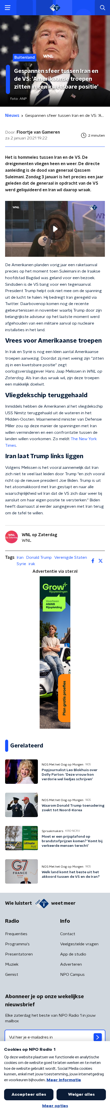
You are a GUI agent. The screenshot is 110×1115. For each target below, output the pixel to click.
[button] (8, 7)
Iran (20, 557)
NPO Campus (72, 975)
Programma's (17, 944)
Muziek (11, 964)
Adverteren (71, 964)
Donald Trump (39, 557)
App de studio (73, 954)
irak (32, 564)
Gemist (11, 975)
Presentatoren (19, 954)
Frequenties (16, 934)
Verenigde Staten (70, 557)
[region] (55, 229)
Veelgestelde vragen (79, 944)
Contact (67, 934)
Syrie (21, 564)
